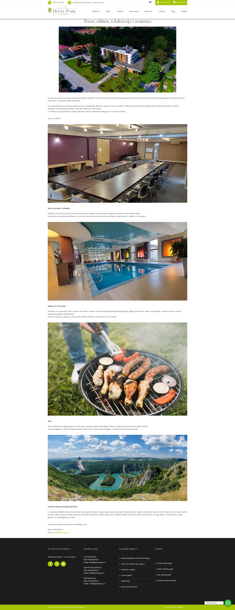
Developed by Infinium (174, 607)
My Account (165, 2)
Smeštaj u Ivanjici (128, 569)
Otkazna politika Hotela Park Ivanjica (135, 558)
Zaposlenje (125, 581)
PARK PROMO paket (165, 569)
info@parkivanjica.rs (61, 532)
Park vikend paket (164, 575)
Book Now (181, 2)
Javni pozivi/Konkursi (129, 587)
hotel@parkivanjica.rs (97, 562)
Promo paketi (126, 575)
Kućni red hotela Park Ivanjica (133, 564)
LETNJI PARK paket (164, 563)
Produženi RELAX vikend (166, 580)
